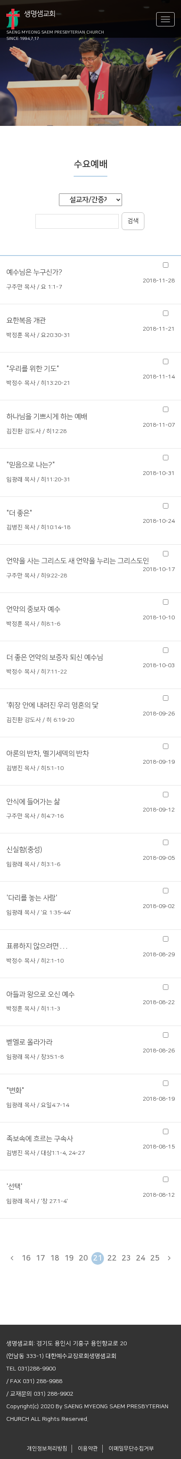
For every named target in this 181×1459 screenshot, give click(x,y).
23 (126, 1258)
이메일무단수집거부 (131, 1448)
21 (97, 1258)
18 (54, 1258)
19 (69, 1258)
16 (26, 1258)
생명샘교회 (55, 20)
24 (140, 1258)
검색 (133, 220)
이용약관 (88, 1448)
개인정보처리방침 (47, 1448)
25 (155, 1258)
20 (83, 1258)
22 (112, 1258)
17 (40, 1258)
